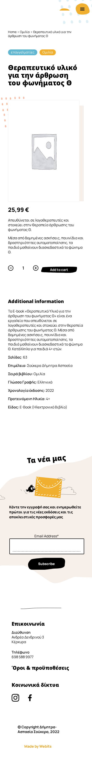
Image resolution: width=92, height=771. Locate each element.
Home (12, 32)
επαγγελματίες (22, 52)
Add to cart (59, 269)
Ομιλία (25, 32)
